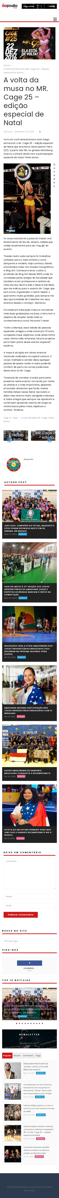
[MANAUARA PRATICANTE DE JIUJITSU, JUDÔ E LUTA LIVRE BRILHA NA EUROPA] (12, 1070)
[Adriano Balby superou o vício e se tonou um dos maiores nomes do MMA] (12, 1112)
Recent (17, 1055)
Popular (7, 1055)
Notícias (8, 131)
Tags (38, 1055)
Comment (28, 1055)
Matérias (22, 534)
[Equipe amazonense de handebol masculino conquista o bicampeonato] (29, 745)
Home (7, 65)
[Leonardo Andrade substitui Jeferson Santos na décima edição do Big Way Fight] (12, 1154)
